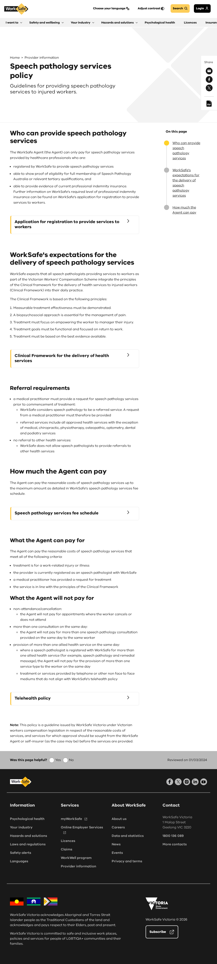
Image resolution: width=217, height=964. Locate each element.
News (116, 844)
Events (117, 852)
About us (119, 819)
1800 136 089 (173, 835)
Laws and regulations (28, 844)
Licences (68, 841)
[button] (14, 23)
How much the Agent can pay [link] (184, 210)
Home (15, 57)
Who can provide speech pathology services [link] (186, 151)
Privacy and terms (127, 861)
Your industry (21, 827)
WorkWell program (76, 858)
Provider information (42, 57)
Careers (118, 827)
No (71, 760)
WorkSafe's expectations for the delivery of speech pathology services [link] (185, 183)
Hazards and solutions (28, 835)
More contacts (175, 844)
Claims (66, 849)
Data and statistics (128, 835)
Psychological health (27, 819)
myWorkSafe (71, 819)
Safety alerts (20, 852)
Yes (58, 760)
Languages (19, 861)
